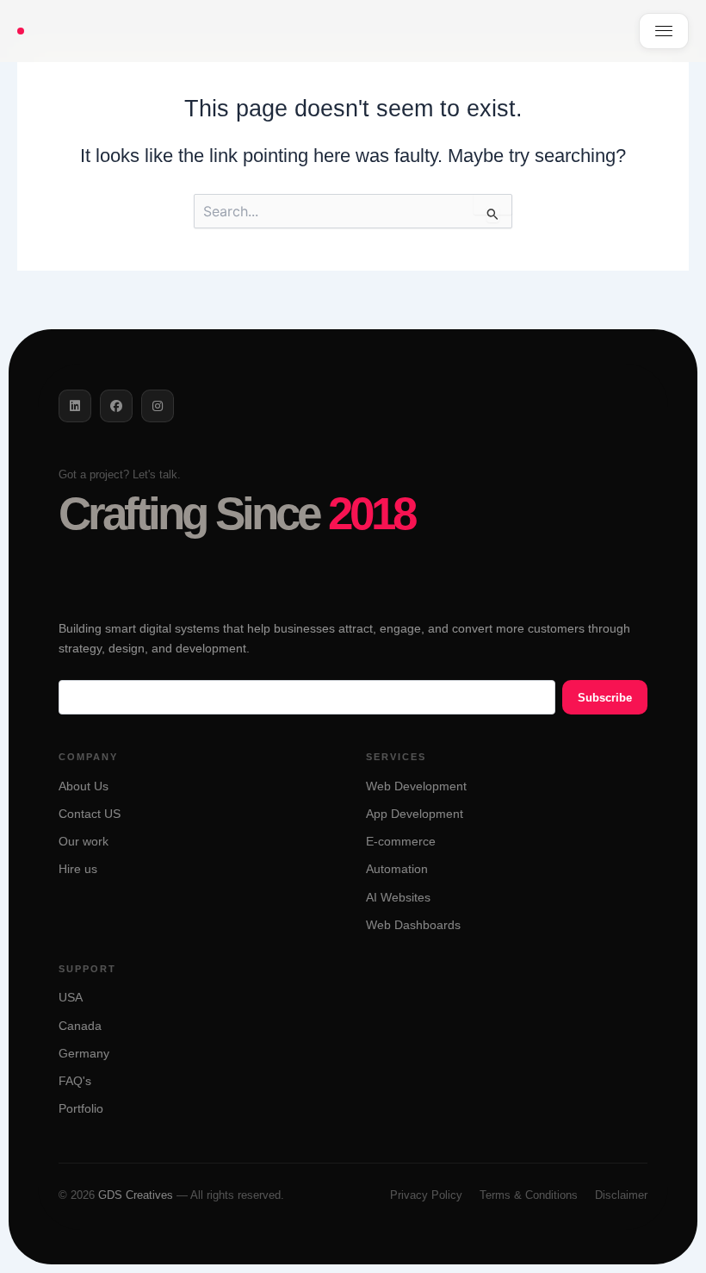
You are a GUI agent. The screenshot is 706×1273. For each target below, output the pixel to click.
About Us (83, 786)
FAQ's (75, 1081)
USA (71, 997)
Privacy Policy (426, 1195)
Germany (84, 1053)
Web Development (416, 786)
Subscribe (605, 697)
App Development (414, 814)
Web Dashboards (413, 925)
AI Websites (398, 897)
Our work (83, 841)
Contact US (90, 814)
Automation (397, 869)
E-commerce (401, 841)
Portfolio (81, 1108)
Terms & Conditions (529, 1195)
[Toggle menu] (664, 31)
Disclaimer (621, 1195)
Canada (80, 1026)
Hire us (78, 869)
